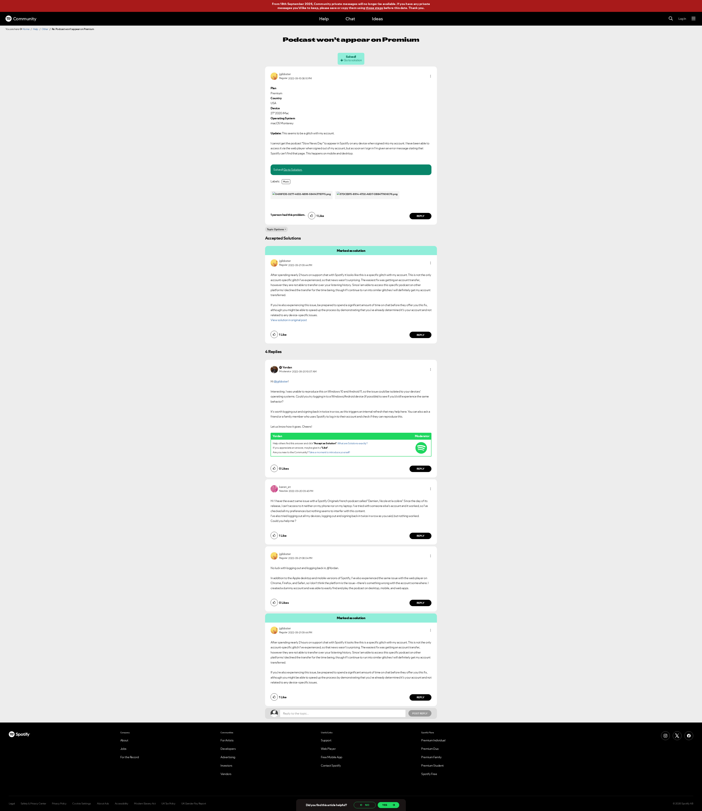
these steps (374, 8)
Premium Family (431, 757)
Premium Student (432, 765)
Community (24, 19)
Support (326, 740)
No (367, 805)
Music (286, 181)
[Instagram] (665, 735)
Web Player (328, 749)
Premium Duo (430, 749)
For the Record (129, 757)
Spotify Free (429, 774)
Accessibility (121, 803)
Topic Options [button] (275, 229)
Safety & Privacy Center (33, 803)
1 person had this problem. (288, 215)
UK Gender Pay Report (193, 803)
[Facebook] (688, 735)
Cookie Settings (81, 803)
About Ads (103, 803)
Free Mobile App (331, 757)
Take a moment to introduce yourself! (329, 452)
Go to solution (353, 60)
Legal (12, 803)
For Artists (227, 740)
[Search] (671, 18)
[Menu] (693, 18)
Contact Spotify (331, 765)
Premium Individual (433, 740)
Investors (226, 765)
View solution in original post (289, 320)
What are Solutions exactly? (352, 443)
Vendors (225, 774)
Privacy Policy (59, 803)
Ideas (377, 19)
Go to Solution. (292, 170)
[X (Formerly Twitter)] (677, 735)
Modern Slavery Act (145, 803)
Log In (682, 19)
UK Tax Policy (168, 803)
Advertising (227, 757)
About (124, 740)
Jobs (123, 749)
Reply (420, 216)
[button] (430, 76)
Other (45, 29)
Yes (384, 805)
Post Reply (420, 713)
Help (324, 19)
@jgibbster (281, 381)
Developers (228, 749)
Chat (350, 19)
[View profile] (274, 76)
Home (25, 29)
